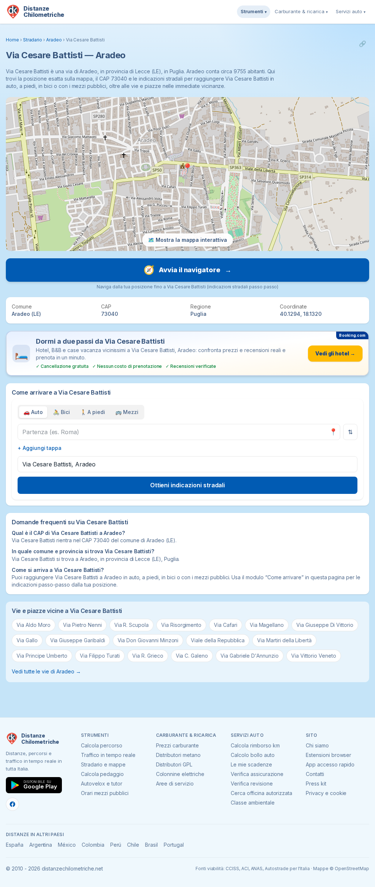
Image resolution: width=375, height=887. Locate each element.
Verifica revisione (251, 783)
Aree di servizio (175, 783)
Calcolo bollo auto (252, 755)
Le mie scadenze (251, 764)
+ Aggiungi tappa (40, 448)
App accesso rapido (330, 764)
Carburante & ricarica (301, 11)
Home (12, 39)
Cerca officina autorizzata (261, 793)
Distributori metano (178, 755)
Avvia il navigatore (187, 270)
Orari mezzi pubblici (105, 793)
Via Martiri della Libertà (284, 640)
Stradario (32, 39)
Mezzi (126, 412)
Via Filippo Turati (100, 656)
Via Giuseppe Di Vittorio (324, 625)
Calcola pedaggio (102, 774)
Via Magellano (267, 625)
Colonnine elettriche (180, 774)
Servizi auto (350, 11)
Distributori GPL (174, 764)
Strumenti (254, 11)
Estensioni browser (328, 755)
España (14, 845)
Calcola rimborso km (255, 745)
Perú (116, 845)
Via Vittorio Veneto (313, 656)
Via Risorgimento (181, 625)
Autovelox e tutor (101, 783)
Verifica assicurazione (257, 774)
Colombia (93, 845)
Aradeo (54, 39)
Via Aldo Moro (33, 625)
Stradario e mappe (103, 764)
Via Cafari (225, 625)
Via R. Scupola (131, 625)
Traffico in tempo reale (108, 755)
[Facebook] (12, 804)
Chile (133, 845)
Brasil (151, 845)
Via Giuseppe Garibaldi (77, 640)
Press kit (316, 783)
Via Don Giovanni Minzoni (148, 640)
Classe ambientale (252, 802)
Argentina (40, 845)
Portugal (174, 845)
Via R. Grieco (147, 656)
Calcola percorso (101, 745)
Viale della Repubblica (218, 640)
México (67, 845)
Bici (61, 412)
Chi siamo (317, 745)
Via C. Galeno (192, 656)
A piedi (92, 412)
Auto (33, 412)
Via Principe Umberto (41, 656)
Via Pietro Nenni (82, 625)
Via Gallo (27, 640)
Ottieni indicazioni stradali (187, 485)
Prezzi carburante (177, 745)
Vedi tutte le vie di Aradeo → (46, 671)
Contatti (315, 774)
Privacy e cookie (326, 793)
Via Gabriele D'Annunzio (249, 656)
